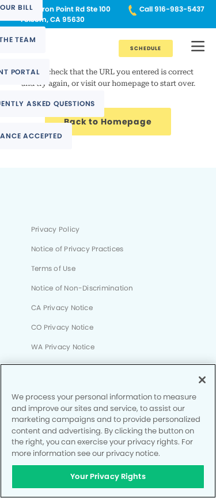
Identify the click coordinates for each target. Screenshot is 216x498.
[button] (197, 47)
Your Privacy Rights (107, 476)
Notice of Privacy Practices (77, 249)
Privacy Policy (55, 229)
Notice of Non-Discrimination (82, 288)
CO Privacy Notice (62, 327)
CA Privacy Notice (62, 307)
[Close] (202, 380)
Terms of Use (53, 268)
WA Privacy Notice (62, 347)
